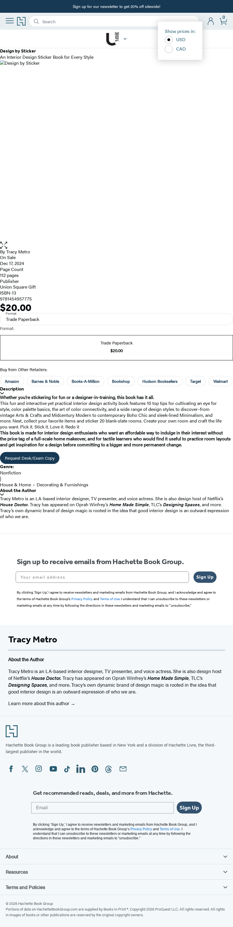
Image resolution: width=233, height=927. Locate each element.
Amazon (12, 381)
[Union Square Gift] (125, 39)
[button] (116, 245)
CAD (181, 48)
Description (12, 389)
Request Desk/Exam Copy (30, 458)
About (12, 856)
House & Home (15, 484)
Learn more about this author (39, 703)
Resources (17, 871)
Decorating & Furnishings (62, 484)
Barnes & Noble (45, 381)
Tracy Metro (18, 251)
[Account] (211, 21)
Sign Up (205, 577)
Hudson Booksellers (160, 381)
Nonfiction (10, 472)
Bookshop (121, 381)
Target (195, 381)
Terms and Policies (25, 887)
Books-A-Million (85, 381)
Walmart (220, 381)
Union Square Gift (18, 286)
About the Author (18, 490)
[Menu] (10, 20)
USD (181, 39)
